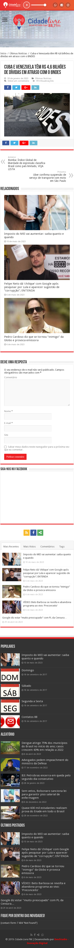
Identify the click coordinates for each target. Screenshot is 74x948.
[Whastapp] (48, 533)
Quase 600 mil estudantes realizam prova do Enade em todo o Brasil (44, 809)
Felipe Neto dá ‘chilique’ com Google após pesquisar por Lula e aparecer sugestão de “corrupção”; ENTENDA (31, 287)
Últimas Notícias (18, 53)
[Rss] (27, 533)
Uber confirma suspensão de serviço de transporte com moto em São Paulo (47, 176)
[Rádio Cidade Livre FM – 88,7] (37, 21)
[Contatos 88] (10, 721)
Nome (8, 411)
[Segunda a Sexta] (10, 706)
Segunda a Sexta (32, 701)
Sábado (26, 685)
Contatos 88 (29, 717)
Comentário (10, 377)
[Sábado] (10, 690)
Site (6, 434)
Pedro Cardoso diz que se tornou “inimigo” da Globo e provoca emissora (34, 338)
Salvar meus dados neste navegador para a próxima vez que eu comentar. (36, 448)
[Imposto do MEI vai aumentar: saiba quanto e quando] (10, 659)
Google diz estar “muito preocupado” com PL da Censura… (34, 617)
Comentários (47, 546)
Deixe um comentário (18, 81)
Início (3, 53)
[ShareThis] (40, 533)
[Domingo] (10, 675)
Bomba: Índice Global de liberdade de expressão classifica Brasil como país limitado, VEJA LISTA (26, 163)
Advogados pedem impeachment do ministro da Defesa (45, 761)
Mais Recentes (11, 546)
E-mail (8, 423)
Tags (62, 546)
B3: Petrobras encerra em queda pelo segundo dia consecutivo (46, 777)
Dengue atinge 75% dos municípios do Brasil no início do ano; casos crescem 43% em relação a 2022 (44, 746)
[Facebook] (33, 533)
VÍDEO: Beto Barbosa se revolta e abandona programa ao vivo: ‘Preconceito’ (43, 886)
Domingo (28, 670)
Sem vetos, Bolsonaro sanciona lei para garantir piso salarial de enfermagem (44, 794)
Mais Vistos (30, 546)
